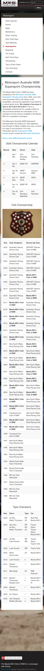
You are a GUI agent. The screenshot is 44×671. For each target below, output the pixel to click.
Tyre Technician (12, 68)
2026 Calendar (11, 21)
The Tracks (10, 53)
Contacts (9, 71)
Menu (39, 7)
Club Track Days (12, 39)
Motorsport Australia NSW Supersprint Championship (19, 95)
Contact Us (23, 2)
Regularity (9, 50)
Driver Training (11, 35)
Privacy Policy (5, 669)
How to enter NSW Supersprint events (17, 138)
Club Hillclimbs (11, 42)
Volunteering (10, 61)
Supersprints (11, 46)
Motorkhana (10, 32)
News (8, 28)
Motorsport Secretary (31, 133)
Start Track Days (12, 57)
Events (8, 24)
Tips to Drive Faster (13, 64)
